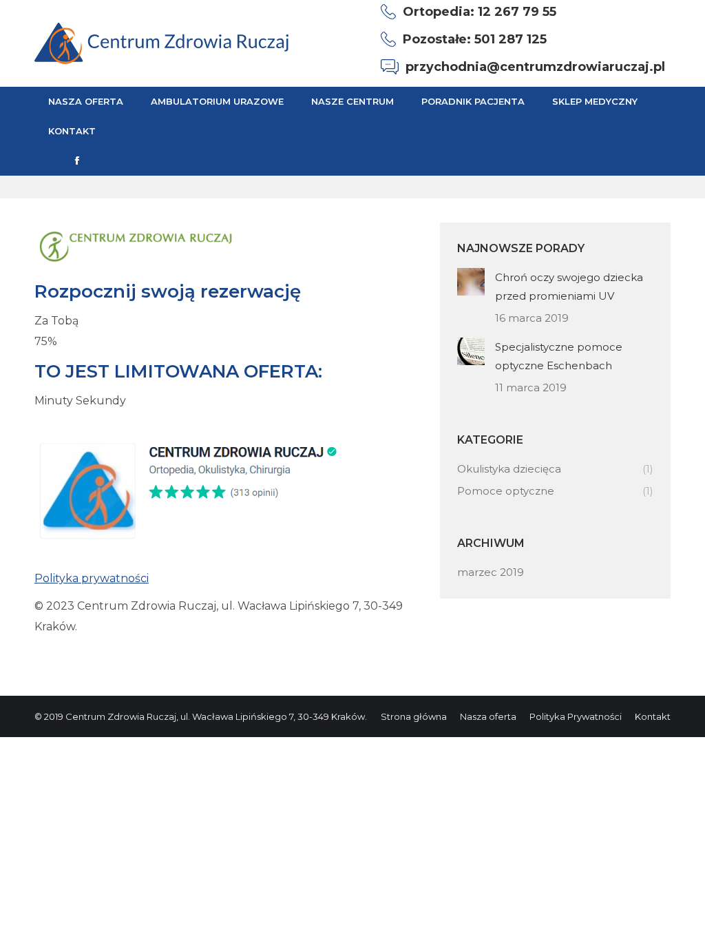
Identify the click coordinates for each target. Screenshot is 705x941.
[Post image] (471, 282)
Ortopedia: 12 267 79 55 (479, 11)
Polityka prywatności (91, 578)
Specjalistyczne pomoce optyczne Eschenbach (558, 356)
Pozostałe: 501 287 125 (475, 39)
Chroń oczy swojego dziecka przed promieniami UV (569, 286)
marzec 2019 (490, 572)
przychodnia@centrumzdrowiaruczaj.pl (535, 66)
